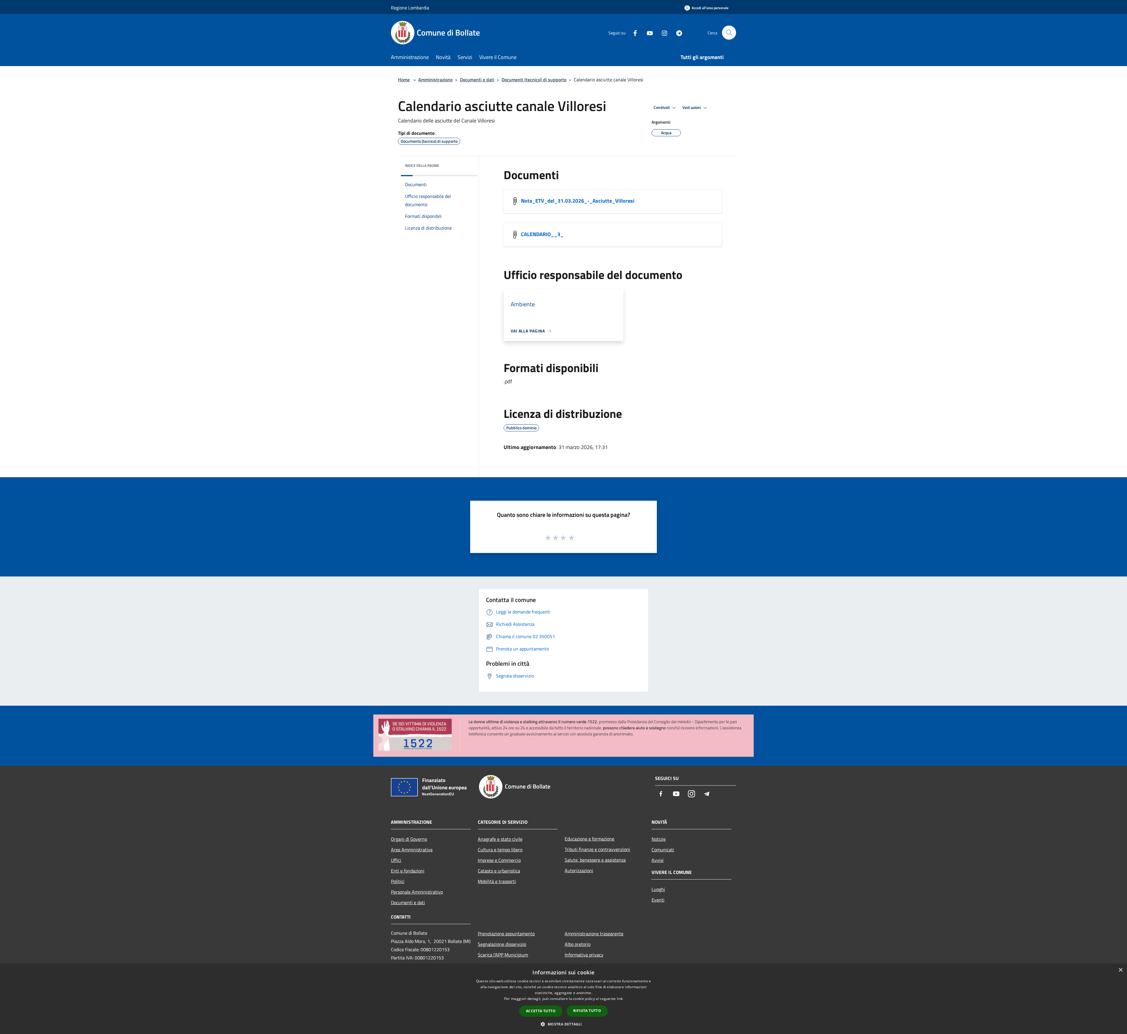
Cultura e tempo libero (500, 849)
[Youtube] (647, 32)
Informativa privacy (584, 954)
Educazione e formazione (589, 838)
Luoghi (658, 889)
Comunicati (663, 849)
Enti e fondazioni (407, 870)
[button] (563, 1024)
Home (404, 79)
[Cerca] (729, 33)
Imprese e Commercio (499, 860)
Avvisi (658, 860)
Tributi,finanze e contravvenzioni (597, 849)
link (620, 998)
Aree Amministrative (412, 849)
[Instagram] (662, 32)
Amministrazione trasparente (594, 933)
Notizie (659, 839)
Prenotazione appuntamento (506, 933)
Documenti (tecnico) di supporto (534, 79)
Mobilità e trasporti (497, 881)
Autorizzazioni (579, 870)
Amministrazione (435, 79)
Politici (397, 881)
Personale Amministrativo (417, 891)
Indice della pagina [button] (422, 165)
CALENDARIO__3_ (542, 234)
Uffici (396, 860)
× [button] (1120, 970)
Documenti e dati (477, 79)
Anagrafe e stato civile (500, 839)
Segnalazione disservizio (502, 944)
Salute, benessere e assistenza (595, 859)
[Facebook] (633, 32)
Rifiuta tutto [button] (587, 1010)
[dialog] (563, 999)
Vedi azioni (692, 107)
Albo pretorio (578, 944)
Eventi (658, 899)
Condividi (662, 107)
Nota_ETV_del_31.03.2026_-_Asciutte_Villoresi (578, 201)
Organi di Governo (409, 839)
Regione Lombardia (410, 7)
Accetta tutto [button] (541, 1010)
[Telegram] (677, 32)
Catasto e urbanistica (499, 870)
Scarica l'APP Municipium (503, 954)
